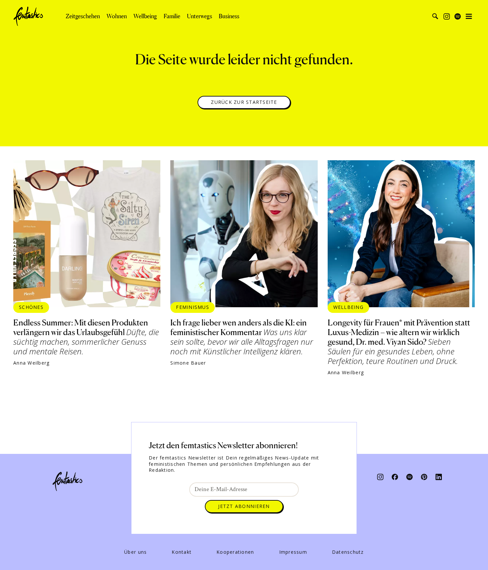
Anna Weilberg (31, 363)
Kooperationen (235, 552)
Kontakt (182, 552)
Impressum (293, 552)
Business (229, 16)
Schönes (31, 307)
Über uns (135, 552)
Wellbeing (145, 16)
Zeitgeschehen (83, 16)
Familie (172, 16)
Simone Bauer (188, 363)
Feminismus (192, 307)
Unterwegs (199, 16)
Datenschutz (348, 552)
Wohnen (117, 16)
